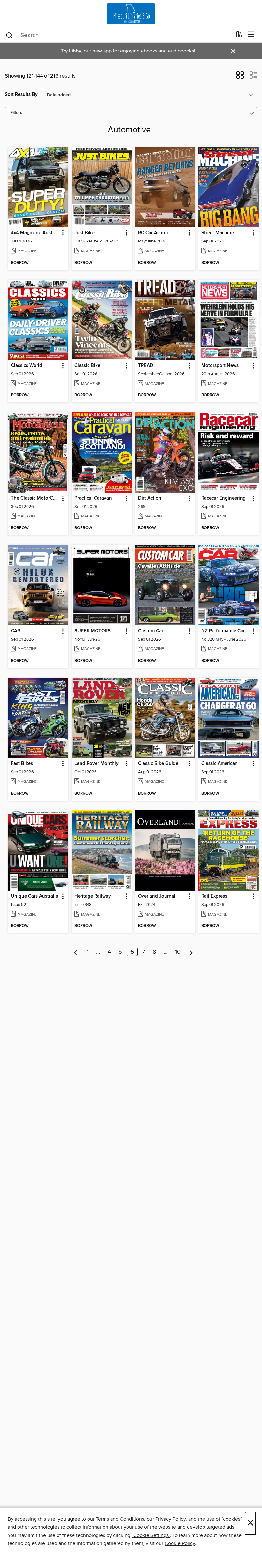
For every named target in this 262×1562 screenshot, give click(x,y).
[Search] (9, 35)
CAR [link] (15, 631)
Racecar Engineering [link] (223, 498)
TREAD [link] (145, 366)
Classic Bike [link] (87, 366)
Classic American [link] (219, 763)
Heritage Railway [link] (92, 896)
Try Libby (71, 51)
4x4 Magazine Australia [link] (35, 233)
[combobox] (118, 35)
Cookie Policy (180, 1543)
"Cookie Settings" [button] (151, 1535)
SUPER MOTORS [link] (92, 631)
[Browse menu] (251, 34)
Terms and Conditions (120, 1519)
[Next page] (191, 952)
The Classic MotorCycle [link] (35, 498)
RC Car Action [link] (153, 233)
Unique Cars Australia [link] (34, 896)
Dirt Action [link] (149, 498)
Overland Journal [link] (156, 896)
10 (178, 951)
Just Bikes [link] (85, 233)
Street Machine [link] (217, 233)
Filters (16, 112)
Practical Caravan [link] (93, 498)
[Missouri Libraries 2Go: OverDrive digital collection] (131, 13)
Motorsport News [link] (220, 366)
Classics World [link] (26, 366)
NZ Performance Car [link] (223, 631)
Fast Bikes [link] (22, 763)
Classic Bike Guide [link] (158, 763)
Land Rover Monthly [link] (96, 763)
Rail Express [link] (214, 896)
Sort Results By (21, 94)
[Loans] (238, 36)
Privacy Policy (170, 1519)
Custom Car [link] (150, 631)
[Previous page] (76, 952)
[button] (240, 77)
